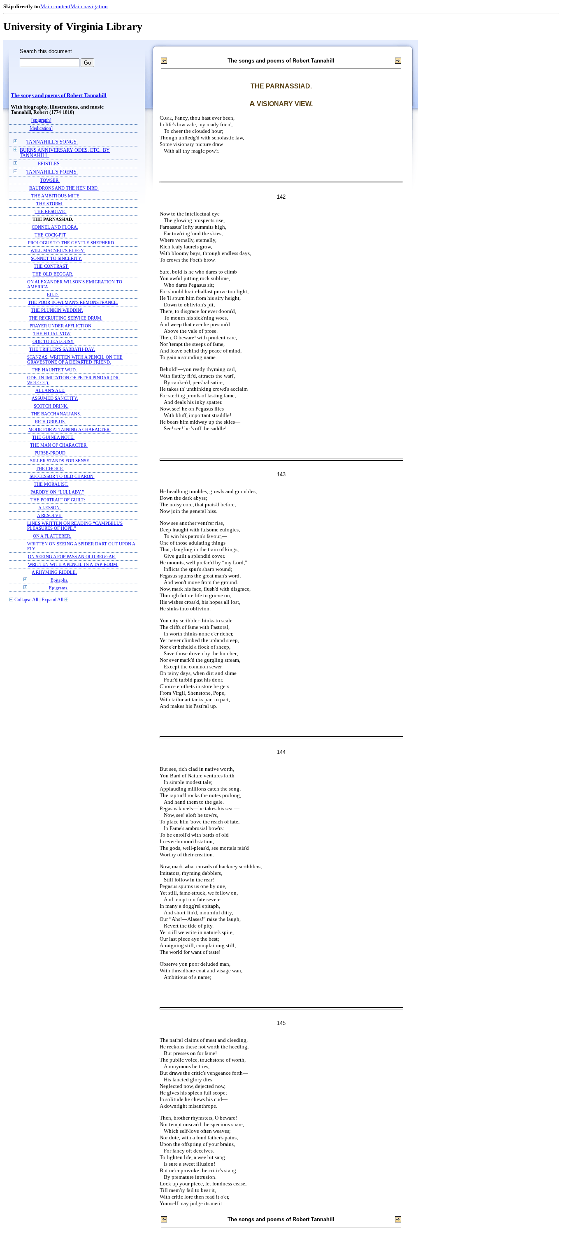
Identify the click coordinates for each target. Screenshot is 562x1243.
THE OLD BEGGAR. (53, 273)
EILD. (53, 294)
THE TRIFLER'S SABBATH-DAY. (62, 349)
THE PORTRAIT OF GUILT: (57, 499)
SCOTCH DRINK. (51, 406)
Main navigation (89, 6)
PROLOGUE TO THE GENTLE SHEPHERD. (71, 242)
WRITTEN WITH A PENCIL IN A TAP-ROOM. (73, 564)
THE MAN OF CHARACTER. (59, 445)
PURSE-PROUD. (51, 452)
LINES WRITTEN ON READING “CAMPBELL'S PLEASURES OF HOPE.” (75, 526)
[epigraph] (41, 120)
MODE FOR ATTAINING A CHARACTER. (69, 429)
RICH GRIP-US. (50, 421)
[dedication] (41, 128)
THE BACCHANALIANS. (56, 413)
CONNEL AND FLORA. (55, 227)
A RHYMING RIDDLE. (54, 572)
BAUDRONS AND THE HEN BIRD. (64, 188)
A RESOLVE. (50, 515)
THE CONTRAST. (51, 266)
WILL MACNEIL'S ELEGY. (57, 250)
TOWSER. (50, 180)
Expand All (52, 600)
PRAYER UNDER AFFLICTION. (61, 325)
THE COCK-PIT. (51, 234)
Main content (55, 6)
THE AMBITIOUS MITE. (56, 195)
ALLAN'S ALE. (50, 390)
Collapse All (26, 600)
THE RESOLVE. (50, 211)
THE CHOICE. (50, 468)
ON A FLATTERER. (52, 535)
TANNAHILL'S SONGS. (52, 142)
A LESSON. (49, 507)
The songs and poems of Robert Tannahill (59, 95)
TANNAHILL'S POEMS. (52, 172)
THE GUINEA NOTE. (53, 437)
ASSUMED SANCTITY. (55, 398)
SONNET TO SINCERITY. (56, 258)
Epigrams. (58, 587)
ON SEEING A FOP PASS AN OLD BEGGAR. (72, 556)
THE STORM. (49, 203)
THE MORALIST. (51, 484)
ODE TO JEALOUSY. (53, 341)
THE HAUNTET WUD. (54, 369)
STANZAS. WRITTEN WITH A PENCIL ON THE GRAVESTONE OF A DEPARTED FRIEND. (75, 359)
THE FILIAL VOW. (52, 333)
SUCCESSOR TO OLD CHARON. (62, 476)
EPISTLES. (49, 164)
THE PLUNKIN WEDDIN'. (57, 310)
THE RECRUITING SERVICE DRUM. (65, 317)
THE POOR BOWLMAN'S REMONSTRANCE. (73, 302)
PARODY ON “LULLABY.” (57, 491)
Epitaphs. (59, 579)
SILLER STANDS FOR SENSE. (60, 460)
